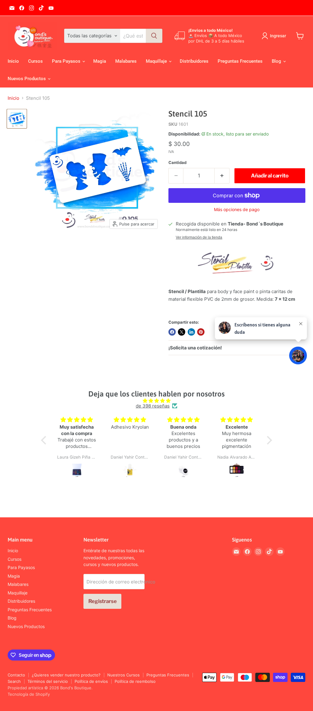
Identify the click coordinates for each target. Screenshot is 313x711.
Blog (277, 61)
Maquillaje (157, 61)
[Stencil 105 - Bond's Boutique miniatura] (17, 118)
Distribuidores (194, 61)
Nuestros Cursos (123, 674)
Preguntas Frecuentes (240, 61)
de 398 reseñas (153, 405)
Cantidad (177, 162)
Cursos (35, 61)
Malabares (126, 61)
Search (14, 681)
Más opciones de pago (237, 209)
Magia (99, 61)
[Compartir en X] (181, 332)
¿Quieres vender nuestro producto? (66, 674)
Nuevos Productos (27, 78)
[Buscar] (154, 36)
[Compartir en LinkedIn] (191, 332)
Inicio (13, 61)
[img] (156, 400)
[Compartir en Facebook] (172, 332)
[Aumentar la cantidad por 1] (222, 176)
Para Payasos (67, 61)
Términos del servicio (48, 681)
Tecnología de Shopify (29, 694)
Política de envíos (91, 681)
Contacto (16, 674)
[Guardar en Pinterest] (200, 332)
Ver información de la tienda (199, 237)
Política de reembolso (135, 681)
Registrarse (102, 601)
